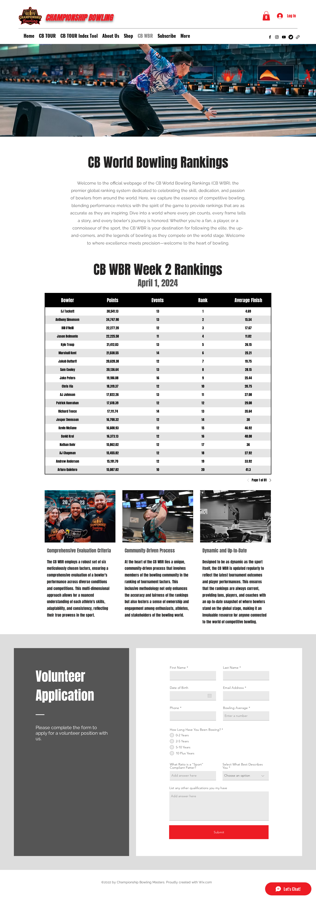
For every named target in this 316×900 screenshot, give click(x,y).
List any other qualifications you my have (198, 788)
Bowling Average (235, 707)
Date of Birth (179, 687)
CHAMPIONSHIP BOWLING (79, 17)
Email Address (233, 687)
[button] (266, 16)
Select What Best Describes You (243, 766)
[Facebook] (270, 37)
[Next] (269, 480)
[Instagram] (277, 37)
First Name (178, 667)
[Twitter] (290, 37)
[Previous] (249, 480)
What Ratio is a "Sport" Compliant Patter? (186, 766)
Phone (174, 707)
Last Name (231, 667)
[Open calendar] (209, 696)
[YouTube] (284, 37)
